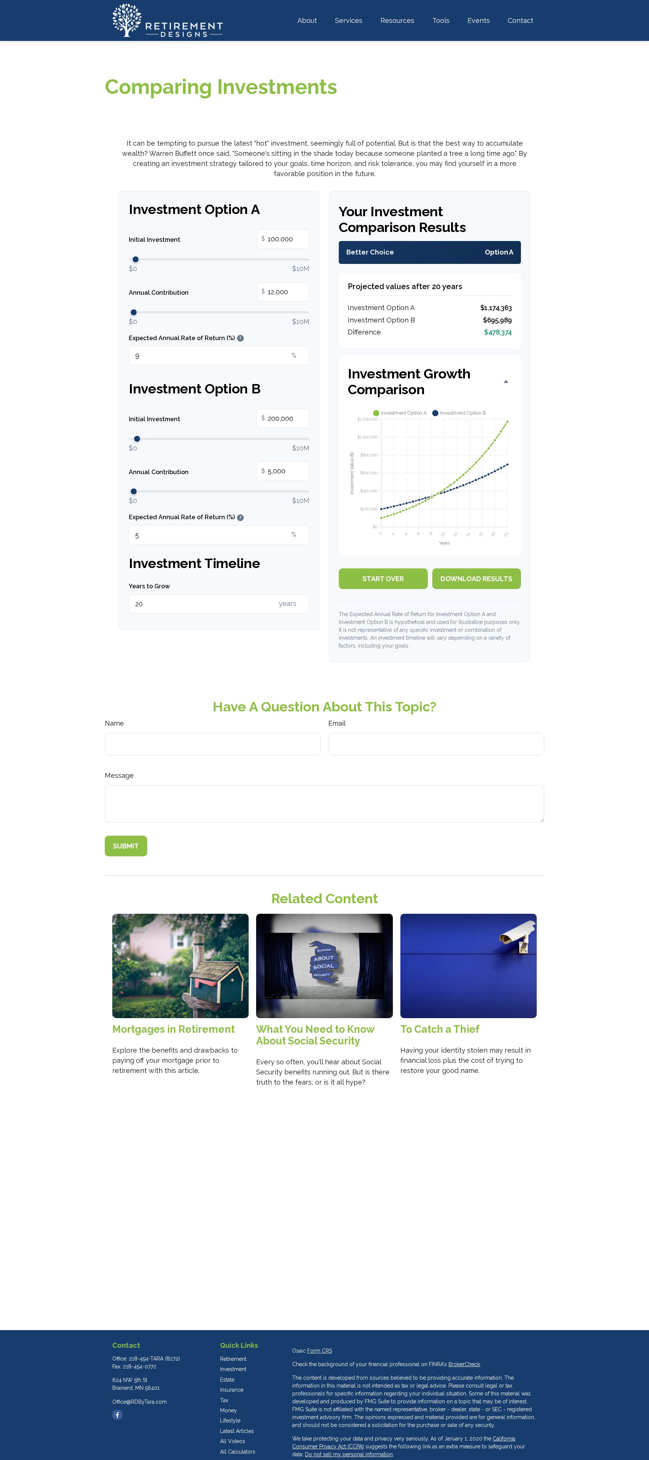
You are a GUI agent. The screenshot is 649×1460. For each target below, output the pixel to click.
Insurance (231, 1390)
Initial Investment (197, 239)
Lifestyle (230, 1421)
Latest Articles (237, 1431)
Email (337, 723)
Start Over (383, 579)
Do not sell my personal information (349, 1454)
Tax (224, 1400)
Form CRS (319, 1351)
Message (119, 775)
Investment (233, 1369)
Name (114, 723)
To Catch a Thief (440, 1029)
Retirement (233, 1359)
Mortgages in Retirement (173, 1029)
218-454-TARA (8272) (154, 1359)
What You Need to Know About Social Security (315, 1035)
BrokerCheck (464, 1364)
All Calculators (237, 1452)
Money (228, 1410)
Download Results (476, 579)
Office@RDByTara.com (139, 1402)
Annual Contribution (197, 292)
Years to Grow (149, 586)
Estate (227, 1380)
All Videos (232, 1441)
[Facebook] (117, 1415)
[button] (307, 21)
